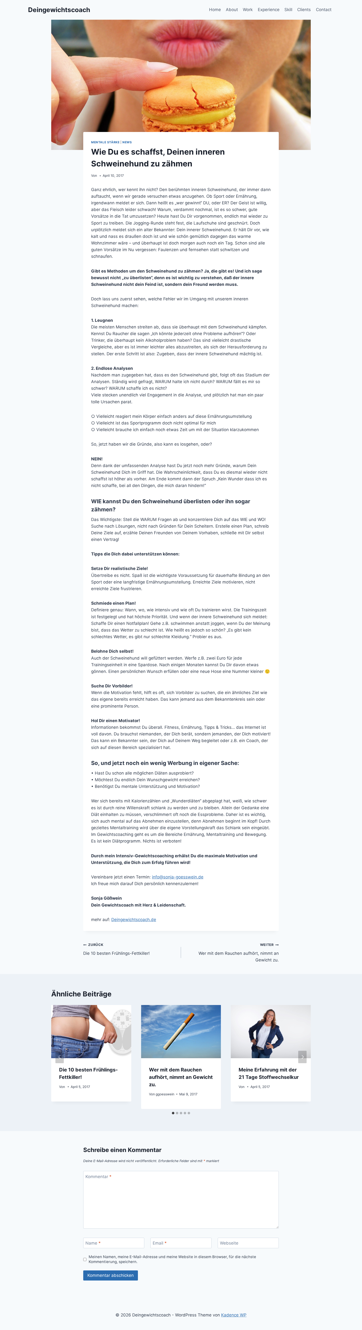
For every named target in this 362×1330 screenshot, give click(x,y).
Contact (323, 9)
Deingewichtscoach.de (133, 919)
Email (160, 1243)
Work (248, 9)
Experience (269, 9)
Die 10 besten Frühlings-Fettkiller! (116, 949)
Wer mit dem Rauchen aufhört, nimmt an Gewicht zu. (238, 952)
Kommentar (98, 1176)
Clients (304, 9)
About (232, 9)
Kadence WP (234, 1315)
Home (215, 9)
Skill (288, 9)
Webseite (229, 1243)
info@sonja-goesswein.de (177, 877)
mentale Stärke (105, 142)
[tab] (173, 1113)
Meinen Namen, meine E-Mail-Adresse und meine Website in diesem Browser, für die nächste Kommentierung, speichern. (172, 1259)
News (127, 142)
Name (93, 1243)
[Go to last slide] (59, 1057)
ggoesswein (165, 1094)
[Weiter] (302, 1057)
